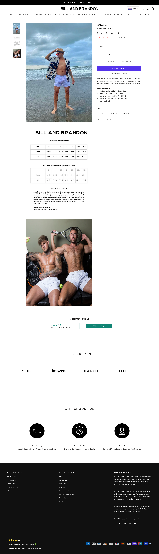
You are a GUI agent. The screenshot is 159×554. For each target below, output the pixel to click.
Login (61, 501)
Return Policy (11, 484)
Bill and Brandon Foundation (69, 491)
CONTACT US (143, 14)
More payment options (119, 74)
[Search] (148, 9)
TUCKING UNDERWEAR (112, 14)
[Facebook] (104, 119)
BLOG (130, 14)
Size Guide (62, 484)
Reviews (62, 487)
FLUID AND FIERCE (87, 14)
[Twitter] (107, 119)
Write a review (98, 326)
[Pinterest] (110, 119)
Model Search (63, 498)
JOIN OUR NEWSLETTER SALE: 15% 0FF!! (79, 2)
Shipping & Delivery (13, 487)
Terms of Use (11, 477)
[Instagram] (125, 523)
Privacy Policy (11, 480)
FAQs (9, 491)
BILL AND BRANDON (19, 14)
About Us (62, 477)
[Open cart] (153, 8)
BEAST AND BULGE (63, 14)
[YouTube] (135, 523)
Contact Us (63, 480)
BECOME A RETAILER (66, 494)
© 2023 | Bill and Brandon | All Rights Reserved (25, 548)
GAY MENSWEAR (42, 14)
